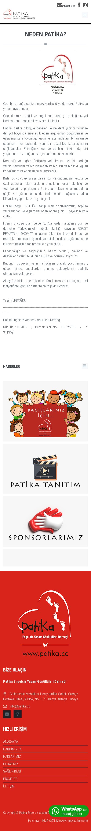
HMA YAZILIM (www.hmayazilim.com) (65, 821)
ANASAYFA (10, 741)
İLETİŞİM (9, 786)
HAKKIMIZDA (12, 749)
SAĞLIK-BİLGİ (12, 771)
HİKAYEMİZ (10, 764)
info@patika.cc (68, 6)
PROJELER (10, 779)
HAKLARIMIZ (12, 756)
